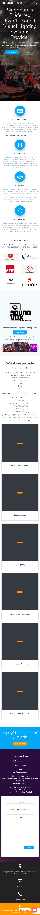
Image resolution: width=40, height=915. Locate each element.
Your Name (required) (20, 802)
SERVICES (28, 52)
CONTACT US (12, 52)
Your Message (20, 825)
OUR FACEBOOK (20, 332)
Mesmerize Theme (21, 912)
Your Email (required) (20, 809)
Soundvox (15, 3)
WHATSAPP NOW (20, 743)
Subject (19, 817)
